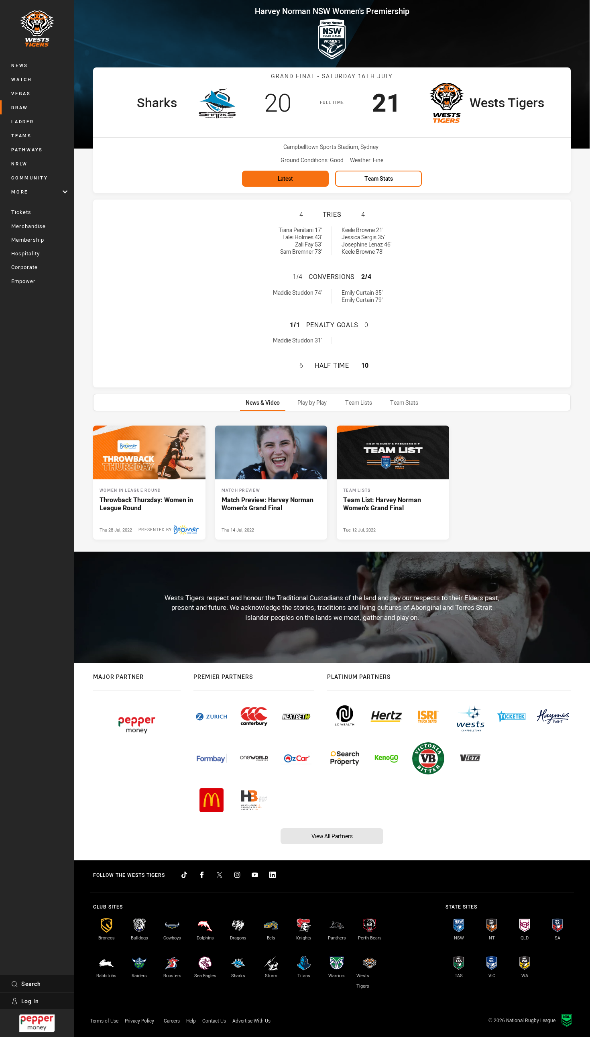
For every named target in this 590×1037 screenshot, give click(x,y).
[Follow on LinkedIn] (272, 875)
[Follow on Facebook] (202, 875)
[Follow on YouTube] (255, 875)
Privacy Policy (139, 1020)
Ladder (22, 121)
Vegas (21, 93)
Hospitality (25, 253)
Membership (27, 239)
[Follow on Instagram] (237, 875)
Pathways (27, 150)
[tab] (262, 402)
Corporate (24, 267)
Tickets (21, 212)
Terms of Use (104, 1020)
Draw (19, 107)
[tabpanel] (331, 483)
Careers (172, 1020)
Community (29, 178)
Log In (30, 1001)
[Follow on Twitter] (219, 875)
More (19, 192)
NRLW (19, 164)
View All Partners (332, 836)
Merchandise (28, 226)
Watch (21, 79)
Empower (23, 281)
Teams (21, 135)
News (19, 65)
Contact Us (214, 1020)
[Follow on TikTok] (184, 875)
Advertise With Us (251, 1020)
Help (191, 1020)
